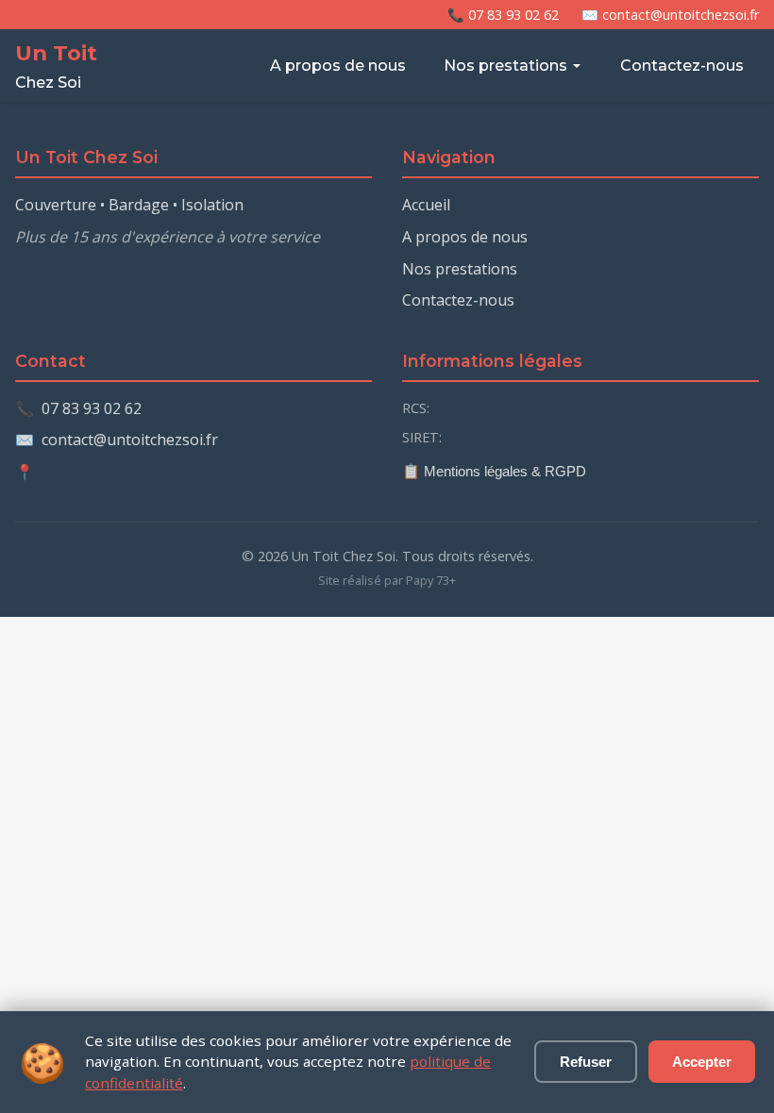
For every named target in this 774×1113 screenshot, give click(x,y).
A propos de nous (338, 66)
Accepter (702, 1062)
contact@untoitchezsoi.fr (130, 439)
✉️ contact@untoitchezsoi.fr (670, 15)
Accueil (426, 204)
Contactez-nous (682, 66)
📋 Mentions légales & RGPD (494, 471)
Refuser (586, 1062)
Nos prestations (505, 66)
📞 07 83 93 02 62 (503, 15)
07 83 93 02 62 (92, 408)
